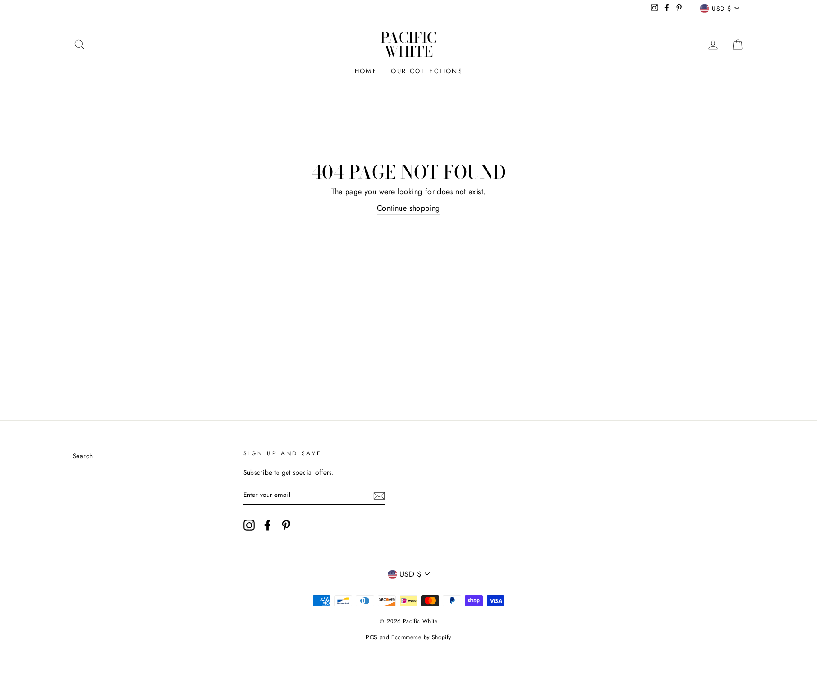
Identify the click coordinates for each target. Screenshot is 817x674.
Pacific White (409, 44)
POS (371, 637)
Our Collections (426, 71)
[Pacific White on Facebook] (267, 525)
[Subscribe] (379, 495)
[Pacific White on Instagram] (249, 525)
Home (366, 71)
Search (83, 456)
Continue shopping (408, 208)
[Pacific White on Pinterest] (286, 525)
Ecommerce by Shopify (421, 637)
